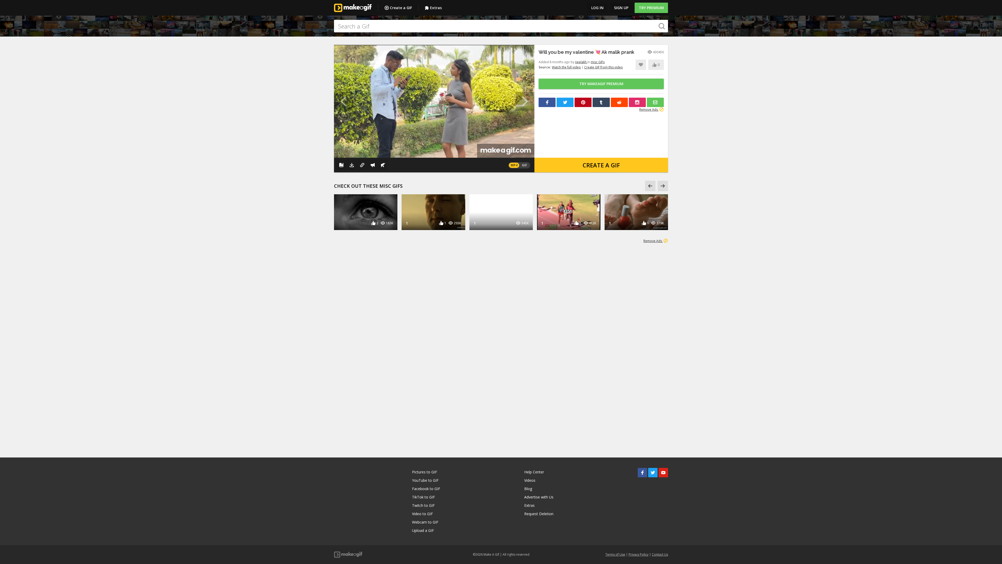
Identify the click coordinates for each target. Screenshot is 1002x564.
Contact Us (660, 554)
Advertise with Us (538, 497)
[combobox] (501, 26)
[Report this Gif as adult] (372, 165)
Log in (597, 7)
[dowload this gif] (352, 165)
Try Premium (651, 7)
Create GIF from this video (603, 67)
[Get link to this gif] (362, 165)
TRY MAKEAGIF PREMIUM (601, 83)
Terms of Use (615, 554)
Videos (529, 480)
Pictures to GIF (424, 471)
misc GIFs (598, 62)
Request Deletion (538, 513)
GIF (524, 165)
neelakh (581, 62)
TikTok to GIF (423, 497)
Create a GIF (401, 7)
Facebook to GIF (426, 488)
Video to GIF (422, 513)
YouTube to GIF (425, 480)
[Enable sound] (383, 165)
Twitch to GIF (423, 505)
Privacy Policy (638, 554)
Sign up (621, 7)
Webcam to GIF (425, 522)
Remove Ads (649, 109)
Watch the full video (566, 67)
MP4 (514, 165)
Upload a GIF (423, 530)
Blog (528, 488)
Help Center (534, 471)
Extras (436, 7)
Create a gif (601, 165)
